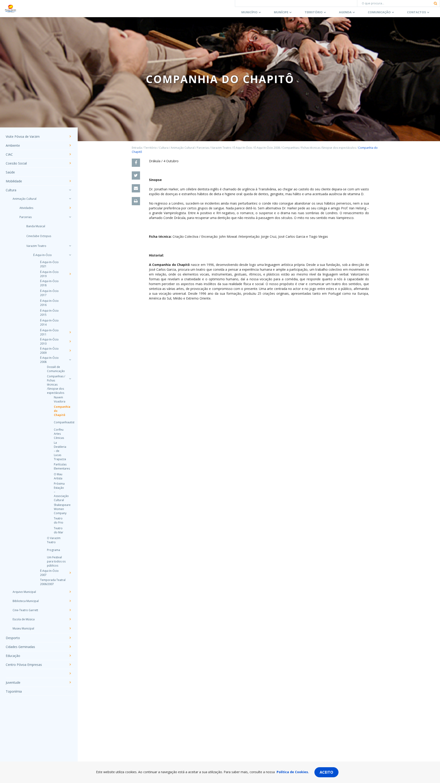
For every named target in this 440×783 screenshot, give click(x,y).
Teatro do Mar (58, 530)
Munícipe (281, 12)
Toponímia (14, 691)
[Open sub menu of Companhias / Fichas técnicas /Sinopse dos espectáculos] (70, 378)
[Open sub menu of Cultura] (70, 190)
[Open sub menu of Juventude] (70, 682)
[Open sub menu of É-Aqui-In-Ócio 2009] (70, 350)
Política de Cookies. (293, 772)
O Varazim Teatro (53, 540)
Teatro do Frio (58, 520)
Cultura (11, 190)
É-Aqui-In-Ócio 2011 (49, 332)
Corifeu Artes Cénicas (59, 434)
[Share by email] (136, 188)
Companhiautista (60, 422)
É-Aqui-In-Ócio (42, 255)
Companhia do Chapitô (60, 411)
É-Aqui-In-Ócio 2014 (49, 323)
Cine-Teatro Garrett (25, 610)
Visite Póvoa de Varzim (23, 136)
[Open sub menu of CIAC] (70, 154)
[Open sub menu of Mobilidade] (70, 181)
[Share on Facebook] (136, 163)
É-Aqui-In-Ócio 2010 (49, 342)
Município (249, 12)
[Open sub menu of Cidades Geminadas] (70, 646)
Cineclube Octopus (38, 236)
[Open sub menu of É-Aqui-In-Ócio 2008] (70, 359)
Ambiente (13, 145)
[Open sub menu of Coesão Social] (70, 163)
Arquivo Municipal (24, 592)
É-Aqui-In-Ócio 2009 (49, 351)
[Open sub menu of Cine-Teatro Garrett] (70, 610)
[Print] (136, 201)
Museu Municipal (23, 628)
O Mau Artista (58, 476)
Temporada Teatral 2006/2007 (53, 582)
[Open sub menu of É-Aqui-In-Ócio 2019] (70, 274)
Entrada (137, 148)
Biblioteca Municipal (26, 601)
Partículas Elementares (60, 466)
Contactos (416, 12)
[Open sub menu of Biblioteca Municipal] (70, 601)
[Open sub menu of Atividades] (70, 207)
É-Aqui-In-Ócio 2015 (49, 313)
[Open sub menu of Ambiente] (70, 145)
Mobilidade (14, 181)
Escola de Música (24, 619)
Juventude (13, 682)
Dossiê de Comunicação (56, 369)
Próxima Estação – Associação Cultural (60, 492)
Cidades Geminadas (20, 647)
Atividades (26, 208)
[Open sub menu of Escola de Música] (70, 619)
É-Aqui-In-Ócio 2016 (49, 303)
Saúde (10, 172)
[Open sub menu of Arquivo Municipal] (70, 591)
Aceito (326, 772)
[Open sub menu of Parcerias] (70, 217)
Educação (13, 655)
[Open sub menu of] (70, 673)
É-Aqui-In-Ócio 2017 (49, 293)
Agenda (345, 12)
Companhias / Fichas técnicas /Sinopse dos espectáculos (56, 384)
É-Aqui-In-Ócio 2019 (49, 274)
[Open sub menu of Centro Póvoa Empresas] (70, 664)
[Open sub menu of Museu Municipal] (70, 628)
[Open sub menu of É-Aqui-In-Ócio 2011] (70, 332)
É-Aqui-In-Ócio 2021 (49, 264)
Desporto (13, 638)
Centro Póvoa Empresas (24, 664)
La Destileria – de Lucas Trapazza (60, 451)
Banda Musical (35, 226)
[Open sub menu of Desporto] (70, 637)
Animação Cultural (24, 199)
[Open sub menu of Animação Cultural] (70, 198)
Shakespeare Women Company (60, 509)
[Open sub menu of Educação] (70, 655)
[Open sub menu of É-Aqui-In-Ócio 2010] (70, 341)
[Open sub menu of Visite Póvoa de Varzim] (70, 136)
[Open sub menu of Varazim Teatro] (70, 245)
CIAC (9, 154)
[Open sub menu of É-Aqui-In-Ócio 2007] (70, 572)
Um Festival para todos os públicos (56, 561)
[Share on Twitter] (136, 175)
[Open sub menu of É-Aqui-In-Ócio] (70, 255)
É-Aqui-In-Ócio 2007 (49, 573)
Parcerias (25, 217)
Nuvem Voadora (59, 399)
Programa (53, 550)
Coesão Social (16, 163)
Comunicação (379, 12)
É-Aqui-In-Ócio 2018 (49, 283)
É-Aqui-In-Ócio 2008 (49, 360)
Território (314, 12)
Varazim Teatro (36, 246)
